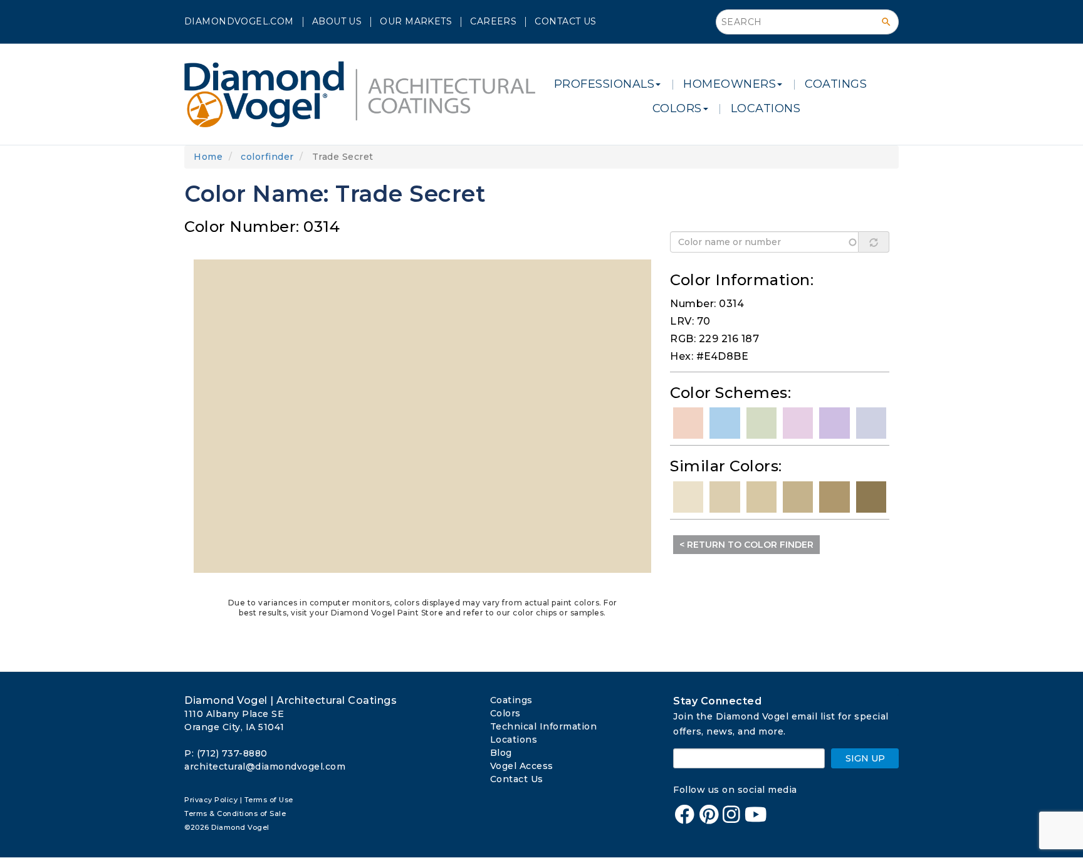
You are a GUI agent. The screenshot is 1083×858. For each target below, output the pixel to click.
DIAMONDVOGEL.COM (239, 21)
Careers (493, 21)
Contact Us (565, 21)
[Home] (364, 94)
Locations (514, 739)
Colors (505, 713)
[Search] (886, 21)
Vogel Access (521, 766)
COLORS (677, 108)
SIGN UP (865, 758)
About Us (337, 21)
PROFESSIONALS (604, 84)
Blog (501, 752)
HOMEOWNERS (729, 84)
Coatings (511, 700)
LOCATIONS (766, 108)
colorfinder (267, 156)
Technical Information (543, 726)
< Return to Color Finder (746, 544)
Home (208, 156)
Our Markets (416, 21)
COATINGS (836, 84)
